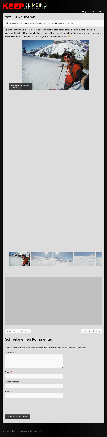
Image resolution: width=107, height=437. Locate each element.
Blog (84, 11)
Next (100, 260)
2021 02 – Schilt (91, 331)
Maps (92, 11)
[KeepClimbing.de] (38, 6)
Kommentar (11, 353)
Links (100, 11)
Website (9, 392)
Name (8, 372)
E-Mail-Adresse (13, 382)
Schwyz (31, 23)
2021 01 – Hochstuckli (18, 331)
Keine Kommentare (65, 23)
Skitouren (38, 23)
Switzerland (48, 23)
